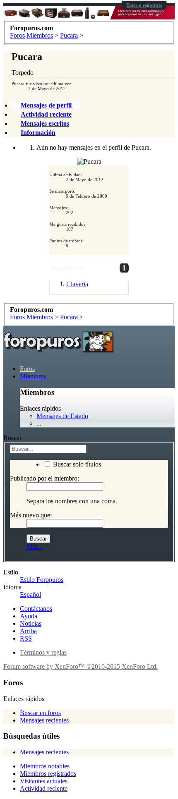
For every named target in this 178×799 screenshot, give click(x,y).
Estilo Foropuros (41, 579)
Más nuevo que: (31, 515)
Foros (27, 368)
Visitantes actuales (43, 781)
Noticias (30, 623)
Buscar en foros (40, 712)
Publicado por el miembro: (44, 478)
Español (30, 594)
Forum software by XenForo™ (80, 666)
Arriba (28, 630)
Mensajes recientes (44, 720)
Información (38, 132)
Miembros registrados (48, 773)
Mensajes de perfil (46, 105)
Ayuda (28, 616)
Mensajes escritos (45, 123)
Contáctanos (36, 608)
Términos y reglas (43, 652)
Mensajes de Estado (62, 415)
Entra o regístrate (144, 4)
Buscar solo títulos (76, 464)
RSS (26, 638)
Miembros (33, 376)
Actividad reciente (46, 114)
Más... (34, 546)
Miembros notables (45, 766)
